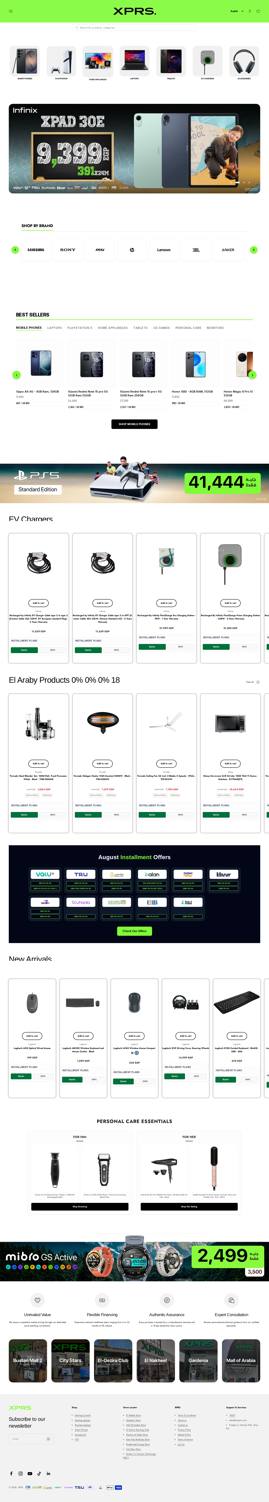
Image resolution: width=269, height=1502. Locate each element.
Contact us (183, 1425)
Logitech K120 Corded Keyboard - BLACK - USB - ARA (237, 1050)
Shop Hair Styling (189, 1206)
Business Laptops (83, 1425)
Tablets (140, 328)
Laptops (54, 328)
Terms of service (185, 1439)
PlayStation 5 (79, 328)
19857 (232, 1415)
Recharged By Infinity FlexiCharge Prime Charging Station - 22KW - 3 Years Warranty (230, 617)
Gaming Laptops (82, 1420)
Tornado (38, 771)
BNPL (52, 650)
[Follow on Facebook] (11, 1473)
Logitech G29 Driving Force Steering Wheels (185, 1048)
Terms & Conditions (187, 1415)
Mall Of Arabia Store (136, 1425)
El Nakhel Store (133, 1415)
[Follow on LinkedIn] (48, 1473)
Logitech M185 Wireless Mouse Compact (134, 1048)
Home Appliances (113, 328)
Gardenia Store (133, 1420)
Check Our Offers (135, 931)
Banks (24, 650)
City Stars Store (133, 1449)
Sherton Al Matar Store (137, 1434)
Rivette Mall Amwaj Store (138, 1444)
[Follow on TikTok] (39, 1473)
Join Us (181, 1444)
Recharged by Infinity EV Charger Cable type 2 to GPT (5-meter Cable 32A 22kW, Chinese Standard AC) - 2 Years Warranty (102, 619)
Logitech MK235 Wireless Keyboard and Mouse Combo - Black (83, 1050)
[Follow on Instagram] (20, 1473)
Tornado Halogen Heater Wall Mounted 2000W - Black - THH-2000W (102, 777)
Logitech (32, 1044)
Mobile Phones (29, 327)
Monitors (215, 328)
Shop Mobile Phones (134, 424)
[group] (134, 149)
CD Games (161, 328)
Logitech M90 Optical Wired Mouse (32, 1048)
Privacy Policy (184, 1429)
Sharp (230, 771)
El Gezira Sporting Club (137, 1429)
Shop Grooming (80, 1206)
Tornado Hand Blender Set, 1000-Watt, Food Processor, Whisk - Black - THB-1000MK (38, 777)
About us (182, 1420)
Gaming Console (83, 1415)
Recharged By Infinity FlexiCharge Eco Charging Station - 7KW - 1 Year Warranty (166, 617)
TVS (77, 1439)
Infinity (39, 611)
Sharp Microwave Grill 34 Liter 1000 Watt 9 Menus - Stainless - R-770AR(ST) (230, 777)
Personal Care (188, 328)
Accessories (80, 1434)
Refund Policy (184, 1434)
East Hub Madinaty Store (138, 1439)
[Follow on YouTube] (29, 1473)
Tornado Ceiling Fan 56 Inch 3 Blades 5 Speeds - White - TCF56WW (166, 777)
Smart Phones (81, 1429)
